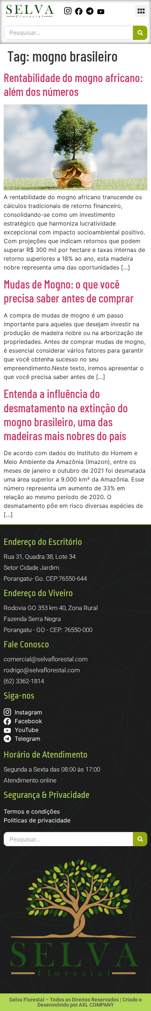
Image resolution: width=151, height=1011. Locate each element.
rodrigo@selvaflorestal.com (42, 670)
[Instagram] (68, 11)
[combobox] (68, 33)
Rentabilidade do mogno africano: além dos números (73, 84)
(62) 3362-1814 (24, 681)
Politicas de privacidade (37, 820)
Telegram (26, 738)
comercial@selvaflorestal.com (46, 659)
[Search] (140, 33)
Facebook (27, 721)
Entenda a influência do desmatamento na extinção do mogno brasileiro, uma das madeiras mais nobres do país (66, 414)
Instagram (27, 712)
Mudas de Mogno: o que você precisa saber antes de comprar (69, 291)
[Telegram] (90, 11)
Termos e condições (32, 811)
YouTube (25, 729)
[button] (141, 11)
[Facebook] (79, 11)
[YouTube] (101, 11)
